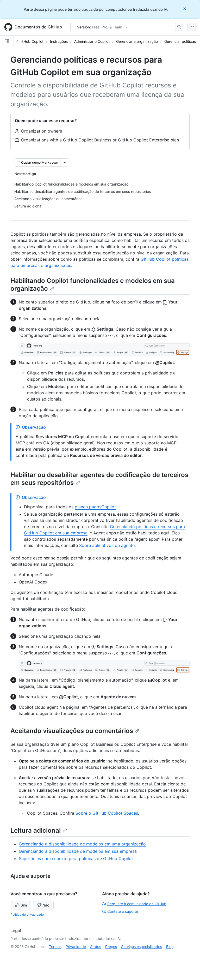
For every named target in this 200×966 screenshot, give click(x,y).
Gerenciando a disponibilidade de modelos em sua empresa (78, 851)
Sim (24, 905)
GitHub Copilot (31, 41)
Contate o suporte (122, 911)
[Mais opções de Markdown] (64, 162)
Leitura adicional (35, 830)
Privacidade (76, 946)
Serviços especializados (141, 946)
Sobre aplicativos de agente (107, 545)
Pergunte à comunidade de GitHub (136, 904)
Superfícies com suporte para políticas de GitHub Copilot (76, 858)
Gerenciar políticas (180, 41)
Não (45, 905)
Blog (170, 946)
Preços (111, 946)
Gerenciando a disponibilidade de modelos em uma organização (82, 843)
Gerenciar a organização (137, 41)
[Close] (185, 8)
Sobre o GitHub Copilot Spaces (107, 813)
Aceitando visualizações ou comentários (71, 731)
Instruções (59, 41)
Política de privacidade (27, 914)
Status (95, 946)
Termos (55, 946)
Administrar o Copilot (92, 41)
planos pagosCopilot (95, 506)
